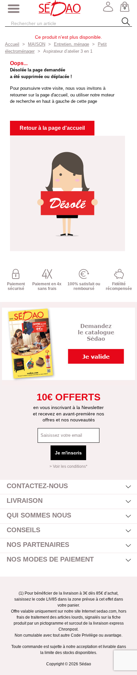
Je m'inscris (68, 452)
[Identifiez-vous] (108, 9)
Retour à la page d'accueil (52, 128)
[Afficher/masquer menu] (13, 9)
